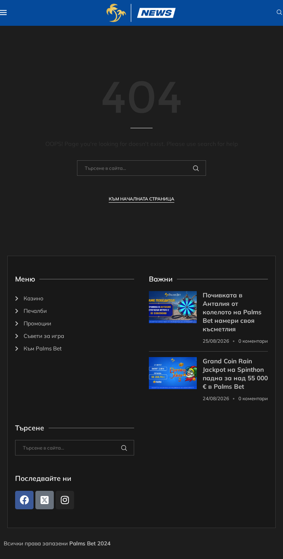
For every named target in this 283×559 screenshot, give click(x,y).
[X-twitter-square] (44, 500)
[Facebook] (24, 500)
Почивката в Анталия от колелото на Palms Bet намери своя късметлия (232, 312)
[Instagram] (65, 500)
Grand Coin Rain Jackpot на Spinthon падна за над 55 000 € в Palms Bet (235, 373)
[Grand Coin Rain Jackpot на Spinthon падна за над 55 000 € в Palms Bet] (173, 373)
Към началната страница (141, 199)
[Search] (279, 13)
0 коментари (253, 341)
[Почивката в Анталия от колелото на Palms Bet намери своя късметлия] (173, 307)
